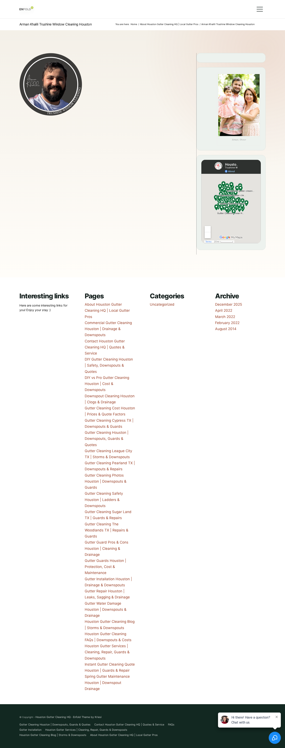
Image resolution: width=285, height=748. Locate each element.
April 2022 (223, 310)
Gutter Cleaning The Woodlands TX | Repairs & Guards (106, 530)
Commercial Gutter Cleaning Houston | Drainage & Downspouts (108, 329)
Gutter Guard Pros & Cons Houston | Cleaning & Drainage (106, 548)
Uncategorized (162, 304)
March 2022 (225, 317)
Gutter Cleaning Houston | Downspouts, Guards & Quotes (107, 438)
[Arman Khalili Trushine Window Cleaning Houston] (50, 114)
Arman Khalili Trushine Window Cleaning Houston (55, 24)
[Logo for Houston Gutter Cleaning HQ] (26, 9)
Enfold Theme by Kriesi (87, 717)
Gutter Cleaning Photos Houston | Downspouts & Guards (105, 481)
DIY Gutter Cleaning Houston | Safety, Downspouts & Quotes (109, 365)
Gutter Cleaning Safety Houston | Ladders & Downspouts (104, 499)
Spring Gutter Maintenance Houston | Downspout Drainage (107, 682)
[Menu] (260, 9)
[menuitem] (260, 9)
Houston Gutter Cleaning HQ (53, 717)
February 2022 (227, 323)
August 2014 (225, 329)
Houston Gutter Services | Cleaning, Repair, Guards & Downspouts (107, 652)
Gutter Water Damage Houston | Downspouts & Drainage (105, 609)
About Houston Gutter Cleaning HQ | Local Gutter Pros (107, 310)
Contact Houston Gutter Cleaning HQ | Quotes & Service (105, 347)
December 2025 (228, 304)
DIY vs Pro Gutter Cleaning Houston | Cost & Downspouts (107, 384)
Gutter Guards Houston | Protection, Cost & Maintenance (105, 567)
